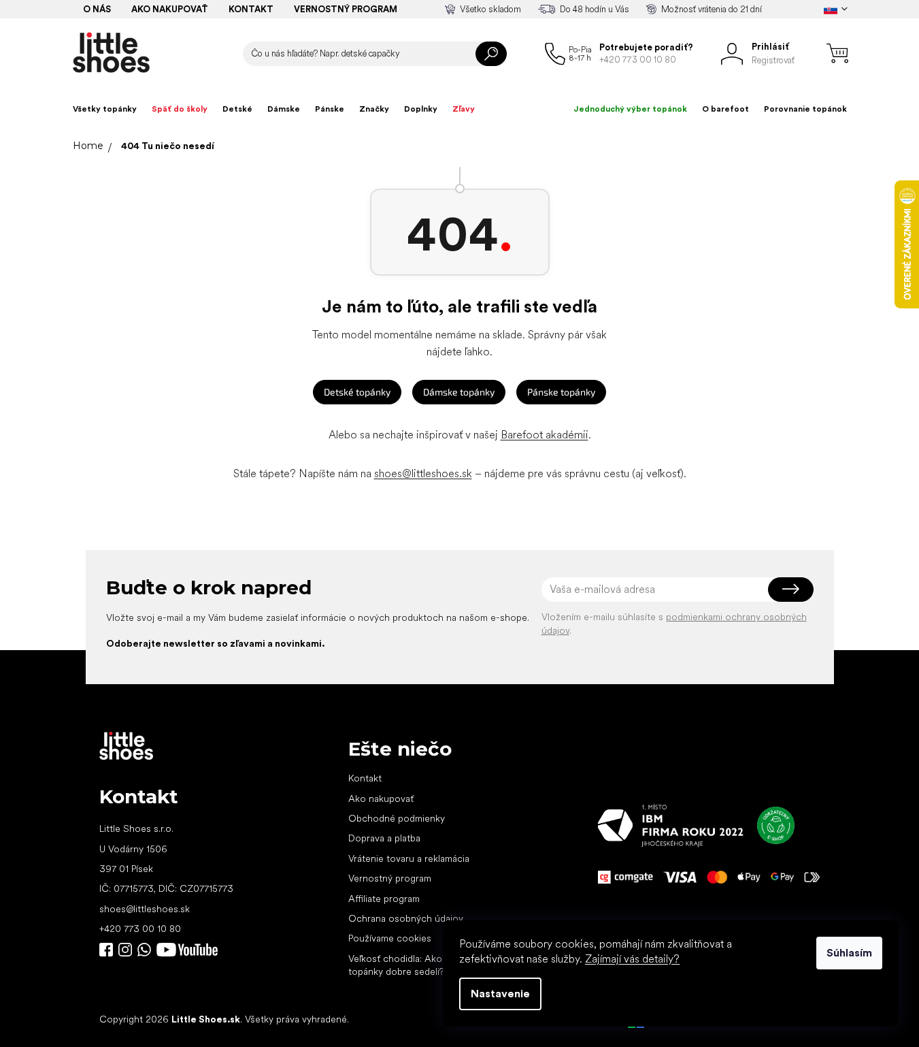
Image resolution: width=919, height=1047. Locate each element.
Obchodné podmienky (396, 818)
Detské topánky (357, 392)
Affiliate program (384, 898)
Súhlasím (849, 952)
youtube (187, 949)
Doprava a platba (384, 838)
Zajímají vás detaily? (632, 958)
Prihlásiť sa (791, 589)
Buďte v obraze (106, 949)
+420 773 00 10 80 (140, 928)
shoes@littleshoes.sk (423, 473)
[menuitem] (105, 108)
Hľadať (491, 54)
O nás (97, 9)
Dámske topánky (459, 392)
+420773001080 (146, 949)
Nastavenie (500, 993)
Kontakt (251, 9)
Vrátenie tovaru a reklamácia (408, 858)
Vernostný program (345, 9)
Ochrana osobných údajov (405, 918)
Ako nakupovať (169, 9)
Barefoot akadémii (544, 434)
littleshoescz (125, 949)
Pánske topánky (561, 392)
